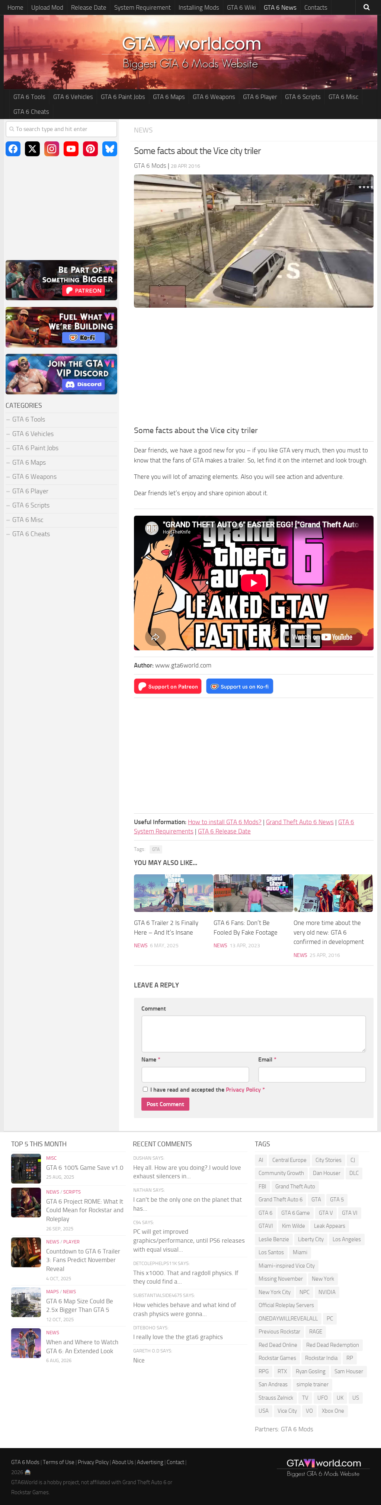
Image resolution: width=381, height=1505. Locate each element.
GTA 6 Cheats (31, 111)
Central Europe (289, 1160)
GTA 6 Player (260, 96)
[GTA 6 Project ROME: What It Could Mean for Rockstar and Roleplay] (26, 1202)
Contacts (315, 7)
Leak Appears (329, 1226)
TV (305, 1397)
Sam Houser (348, 1371)
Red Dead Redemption (332, 1345)
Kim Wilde (293, 1226)
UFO (322, 1397)
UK (340, 1397)
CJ (352, 1160)
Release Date (88, 7)
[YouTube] (71, 148)
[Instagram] (51, 148)
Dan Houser (326, 1173)
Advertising (150, 1462)
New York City (275, 1292)
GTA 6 (265, 1213)
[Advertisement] (254, 369)
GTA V (326, 1213)
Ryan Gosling (311, 1371)
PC (330, 1318)
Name (150, 1059)
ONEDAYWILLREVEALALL (288, 1318)
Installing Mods (199, 7)
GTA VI (350, 1213)
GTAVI (266, 1226)
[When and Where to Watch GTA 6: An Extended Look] (26, 1343)
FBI (262, 1186)
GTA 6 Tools (29, 96)
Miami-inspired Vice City (287, 1265)
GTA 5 (337, 1199)
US (355, 1397)
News (143, 130)
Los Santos (271, 1252)
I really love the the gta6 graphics (178, 1337)
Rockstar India (321, 1358)
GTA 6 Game (295, 1213)
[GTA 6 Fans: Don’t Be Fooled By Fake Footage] (253, 893)
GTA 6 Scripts (303, 96)
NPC (305, 1292)
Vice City (287, 1411)
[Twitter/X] (32, 148)
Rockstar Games (277, 1358)
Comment (153, 1008)
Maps (52, 1291)
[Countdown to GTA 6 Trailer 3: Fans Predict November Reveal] (26, 1252)
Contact (175, 1462)
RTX (282, 1371)
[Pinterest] (90, 148)
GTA (156, 849)
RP (349, 1358)
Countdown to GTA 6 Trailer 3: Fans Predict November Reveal (83, 1260)
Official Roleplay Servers (286, 1305)
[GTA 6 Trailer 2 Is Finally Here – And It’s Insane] (173, 893)
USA (264, 1411)
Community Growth (281, 1173)
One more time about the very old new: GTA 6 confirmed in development (329, 932)
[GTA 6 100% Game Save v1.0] (26, 1169)
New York (323, 1278)
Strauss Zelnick (276, 1397)
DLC (354, 1173)
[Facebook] (13, 148)
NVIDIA (327, 1292)
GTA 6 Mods (297, 1429)
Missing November (281, 1278)
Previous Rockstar (279, 1331)
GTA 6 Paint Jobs (123, 96)
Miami (300, 1252)
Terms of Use (58, 1462)
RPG (264, 1371)
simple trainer (313, 1384)
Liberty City (311, 1239)
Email (267, 1059)
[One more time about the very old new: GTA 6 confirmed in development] (333, 893)
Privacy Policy (243, 1089)
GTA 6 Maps (169, 96)
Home (15, 7)
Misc (51, 1158)
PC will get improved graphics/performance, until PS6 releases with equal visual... (189, 1240)
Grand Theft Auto (295, 1186)
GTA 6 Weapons (214, 96)
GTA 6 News (280, 7)
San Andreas (273, 1384)
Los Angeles (347, 1239)
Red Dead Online (278, 1345)
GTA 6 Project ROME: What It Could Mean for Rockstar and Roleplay (85, 1210)
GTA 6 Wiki (241, 7)
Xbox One (333, 1411)
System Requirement (142, 7)
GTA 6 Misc (343, 96)
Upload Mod (47, 7)
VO (309, 1411)
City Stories (329, 1160)
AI (261, 1160)
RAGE (315, 1331)
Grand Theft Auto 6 (280, 1199)
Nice (139, 1360)
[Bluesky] (109, 148)
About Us (123, 1462)
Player (71, 1242)
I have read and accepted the (207, 1089)
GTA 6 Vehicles (73, 96)
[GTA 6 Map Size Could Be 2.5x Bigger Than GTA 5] (26, 1302)
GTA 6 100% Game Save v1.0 (85, 1167)
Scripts (72, 1192)
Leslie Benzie (274, 1239)
